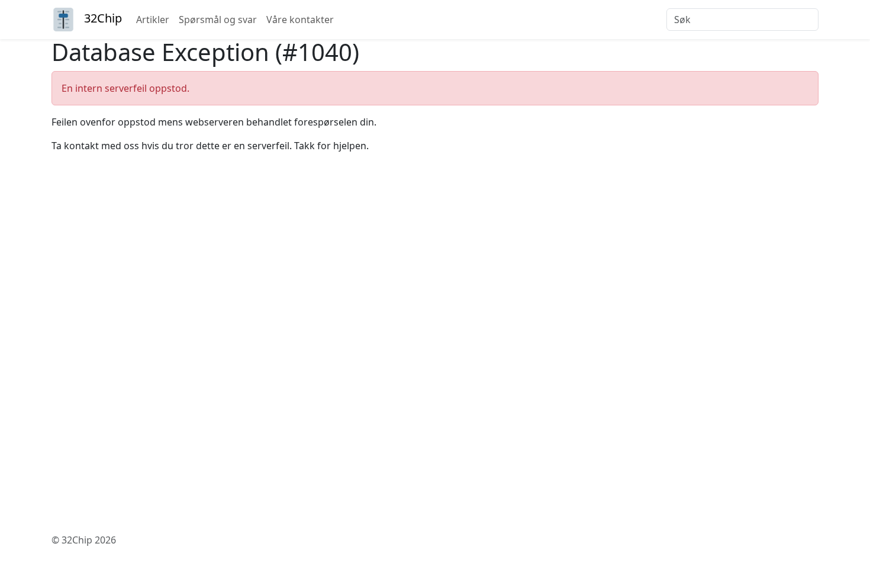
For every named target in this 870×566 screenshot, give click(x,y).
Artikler (152, 19)
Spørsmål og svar (218, 19)
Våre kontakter (300, 19)
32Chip (103, 18)
